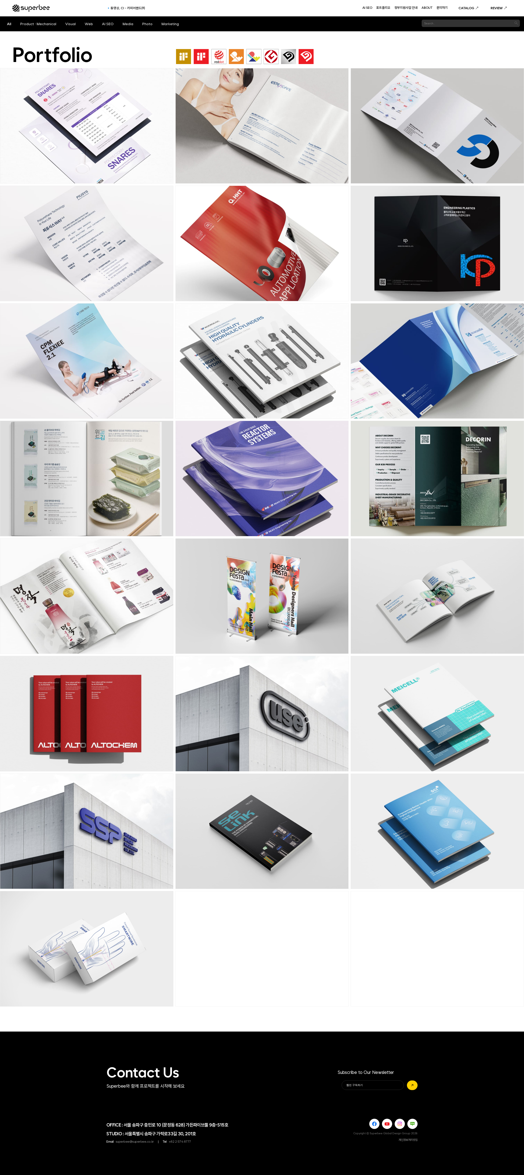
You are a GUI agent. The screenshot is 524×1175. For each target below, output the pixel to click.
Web (89, 24)
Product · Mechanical (38, 24)
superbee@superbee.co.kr (135, 1141)
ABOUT (426, 8)
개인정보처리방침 (408, 1139)
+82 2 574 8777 (180, 1141)
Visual (70, 24)
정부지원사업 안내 (406, 8)
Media (128, 24)
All (9, 24)
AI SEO (367, 8)
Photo (147, 24)
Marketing (170, 24)
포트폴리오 (383, 8)
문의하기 (442, 8)
